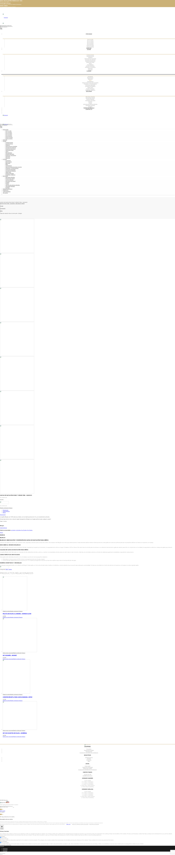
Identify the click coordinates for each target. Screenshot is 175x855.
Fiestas (7, 183)
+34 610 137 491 (87, 774)
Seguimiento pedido (89, 750)
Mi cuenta (88, 749)
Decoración (2, 208)
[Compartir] (3, 853)
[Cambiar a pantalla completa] (1, 853)
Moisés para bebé (9, 173)
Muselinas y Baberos (10, 174)
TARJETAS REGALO (7, 189)
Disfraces (7, 145)
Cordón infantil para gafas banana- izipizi (17, 697)
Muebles (7, 187)
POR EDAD (5, 129)
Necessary (4, 837)
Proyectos (88, 760)
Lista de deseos (6, 191)
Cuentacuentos (9, 143)
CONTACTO (5, 190)
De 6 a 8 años (8, 136)
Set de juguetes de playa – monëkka (15, 733)
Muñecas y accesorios (10, 155)
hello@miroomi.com (87, 775)
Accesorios (8, 160)
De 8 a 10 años (9, 137)
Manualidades (8, 152)
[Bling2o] (4, 503)
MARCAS (5, 140)
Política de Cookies (87, 768)
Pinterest (5, 851)
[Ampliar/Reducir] (0, 853)
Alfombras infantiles (10, 177)
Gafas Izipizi (8, 172)
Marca (4, 512)
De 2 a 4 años (8, 133)
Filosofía (89, 758)
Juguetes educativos (10, 149)
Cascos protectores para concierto (13, 167)
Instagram (5, 849)
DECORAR (5, 176)
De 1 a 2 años (8, 132)
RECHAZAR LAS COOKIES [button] (94, 824)
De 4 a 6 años (8, 134)
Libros (6, 151)
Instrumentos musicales (11, 146)
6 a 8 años (18, 530)
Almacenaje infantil (9, 178)
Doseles (7, 182)
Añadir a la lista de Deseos (6, 508)
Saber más (68, 824)
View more (2, 810)
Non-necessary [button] (3, 841)
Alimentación (8, 161)
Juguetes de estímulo (10, 147)
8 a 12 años (29, 530)
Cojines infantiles (9, 180)
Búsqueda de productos (5, 25)
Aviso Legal (87, 766)
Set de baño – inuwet (10, 655)
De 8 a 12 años (8, 138)
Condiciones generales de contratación (89, 752)
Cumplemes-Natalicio (10, 171)
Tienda (1, 206)
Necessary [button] (2, 836)
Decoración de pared (10, 181)
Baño (6, 164)
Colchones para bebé (10, 169)
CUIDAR (5, 159)
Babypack (7, 163)
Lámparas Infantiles (10, 186)
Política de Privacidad (87, 767)
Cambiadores (8, 165)
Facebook (5, 848)
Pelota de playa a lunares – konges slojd (17, 613)
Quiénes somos (89, 757)
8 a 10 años (24, 530)
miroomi (2, 846)
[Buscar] (1, 29)
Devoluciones (89, 751)
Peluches (7, 158)
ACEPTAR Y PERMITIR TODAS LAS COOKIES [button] (80, 824)
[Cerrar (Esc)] (4, 853)
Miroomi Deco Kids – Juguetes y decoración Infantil (12, 203)
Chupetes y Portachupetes (11, 168)
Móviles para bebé (9, 154)
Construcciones (9, 142)
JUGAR (4, 141)
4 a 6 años (13, 530)
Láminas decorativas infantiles (12, 185)
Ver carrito (5, 193)
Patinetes (7, 156)
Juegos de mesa (9, 150)
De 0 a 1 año (8, 131)
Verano (10, 569)
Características (6, 511)
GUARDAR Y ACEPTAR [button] (5, 845)
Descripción (5, 510)
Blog (89, 761)
